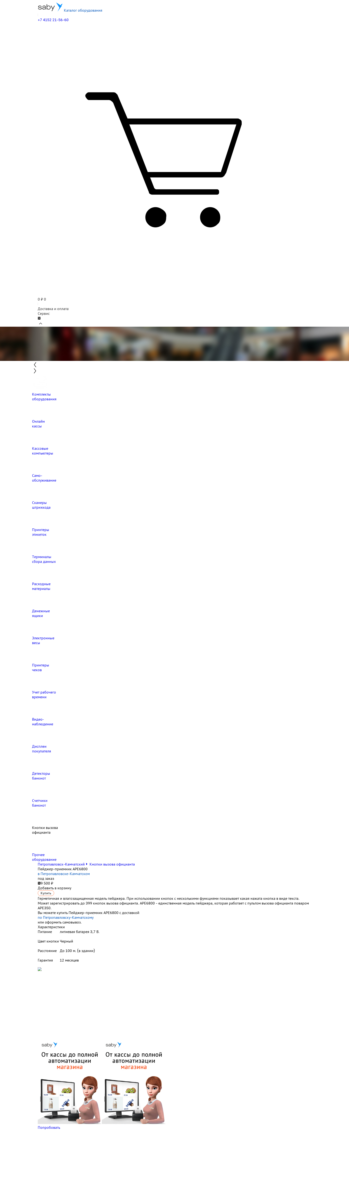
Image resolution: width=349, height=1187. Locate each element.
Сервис (44, 313)
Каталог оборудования (82, 10)
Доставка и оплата (53, 308)
